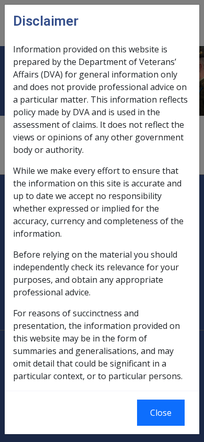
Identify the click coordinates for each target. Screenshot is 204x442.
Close (161, 412)
